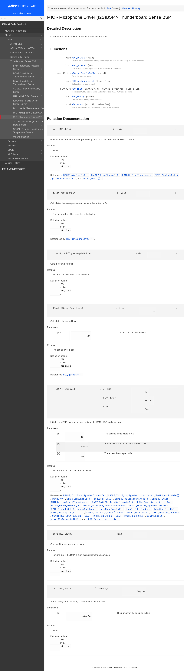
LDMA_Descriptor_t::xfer (103, 519)
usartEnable (155, 515)
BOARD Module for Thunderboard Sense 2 (24, 82)
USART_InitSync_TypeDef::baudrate (130, 495)
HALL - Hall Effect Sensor (25, 96)
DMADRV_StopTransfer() (137, 175)
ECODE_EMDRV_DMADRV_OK (66, 505)
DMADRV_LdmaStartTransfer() (69, 502)
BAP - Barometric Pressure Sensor (26, 67)
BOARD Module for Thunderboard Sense (23, 75)
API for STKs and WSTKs (22, 48)
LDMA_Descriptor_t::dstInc (154, 502)
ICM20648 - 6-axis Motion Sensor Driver (25, 102)
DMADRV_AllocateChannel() (132, 498)
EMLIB (11, 150)
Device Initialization (19, 57)
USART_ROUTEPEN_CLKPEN (67, 515)
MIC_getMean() (72, 374)
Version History (12, 163)
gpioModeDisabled (64, 178)
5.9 (109, 8)
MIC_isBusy (79, 96)
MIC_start (78, 104)
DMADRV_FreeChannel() (105, 175)
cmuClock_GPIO (103, 498)
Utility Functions (21, 137)
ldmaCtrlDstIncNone (138, 509)
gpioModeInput (87, 509)
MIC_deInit (79, 57)
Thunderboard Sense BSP (23, 61)
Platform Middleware (18, 158)
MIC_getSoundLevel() (80, 238)
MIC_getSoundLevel (84, 80)
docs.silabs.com (22, 13)
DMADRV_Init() (161, 498)
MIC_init (78, 88)
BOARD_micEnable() (75, 175)
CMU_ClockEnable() (79, 498)
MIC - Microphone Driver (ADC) (28, 113)
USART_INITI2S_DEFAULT (165, 512)
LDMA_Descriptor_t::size (67, 512)
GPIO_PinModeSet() (166, 175)
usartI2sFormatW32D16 (65, 519)
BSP (10, 39)
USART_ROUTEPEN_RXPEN (130, 515)
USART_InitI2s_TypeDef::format (149, 505)
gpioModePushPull (111, 509)
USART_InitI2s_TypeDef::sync (105, 512)
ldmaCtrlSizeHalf (165, 509)
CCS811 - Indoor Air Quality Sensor (26, 90)
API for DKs (16, 44)
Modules (9, 35)
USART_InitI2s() (137, 512)
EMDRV (12, 145)
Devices (12, 141)
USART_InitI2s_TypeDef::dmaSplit (113, 502)
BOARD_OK (58, 498)
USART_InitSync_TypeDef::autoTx (84, 495)
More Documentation (13, 168)
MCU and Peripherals (15, 31)
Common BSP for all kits (22, 52)
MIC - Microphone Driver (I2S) (27, 117)
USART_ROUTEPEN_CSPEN (99, 515)
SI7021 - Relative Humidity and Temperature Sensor (28, 131)
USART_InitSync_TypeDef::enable (105, 505)
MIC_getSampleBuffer (85, 73)
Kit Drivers (13, 154)
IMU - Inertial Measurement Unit (28, 108)
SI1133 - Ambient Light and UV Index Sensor (28, 123)
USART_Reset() (92, 178)
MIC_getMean (80, 65)
